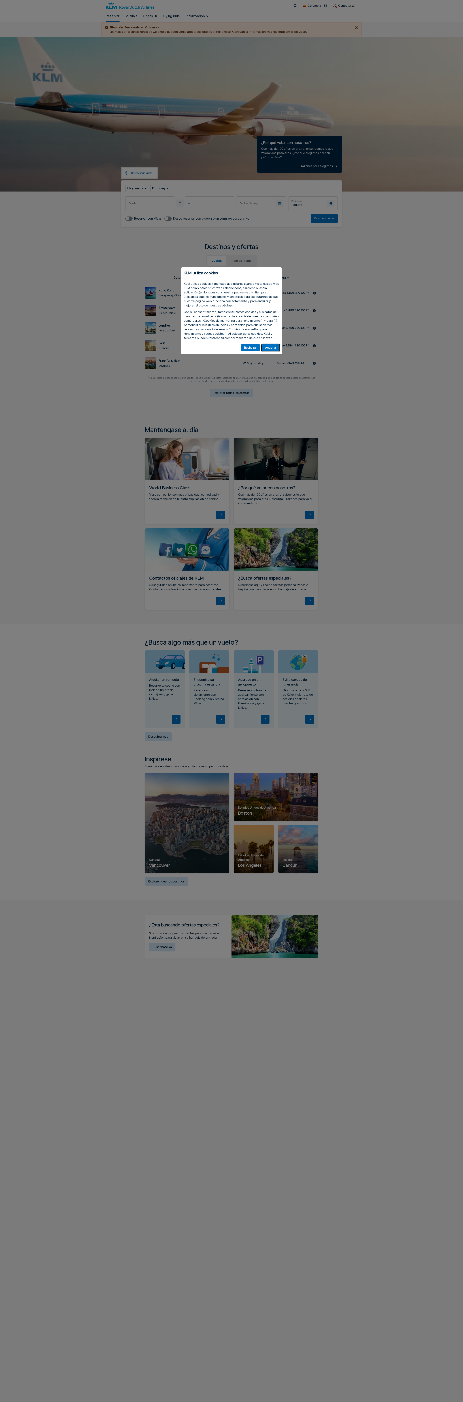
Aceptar (270, 347)
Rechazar (250, 347)
